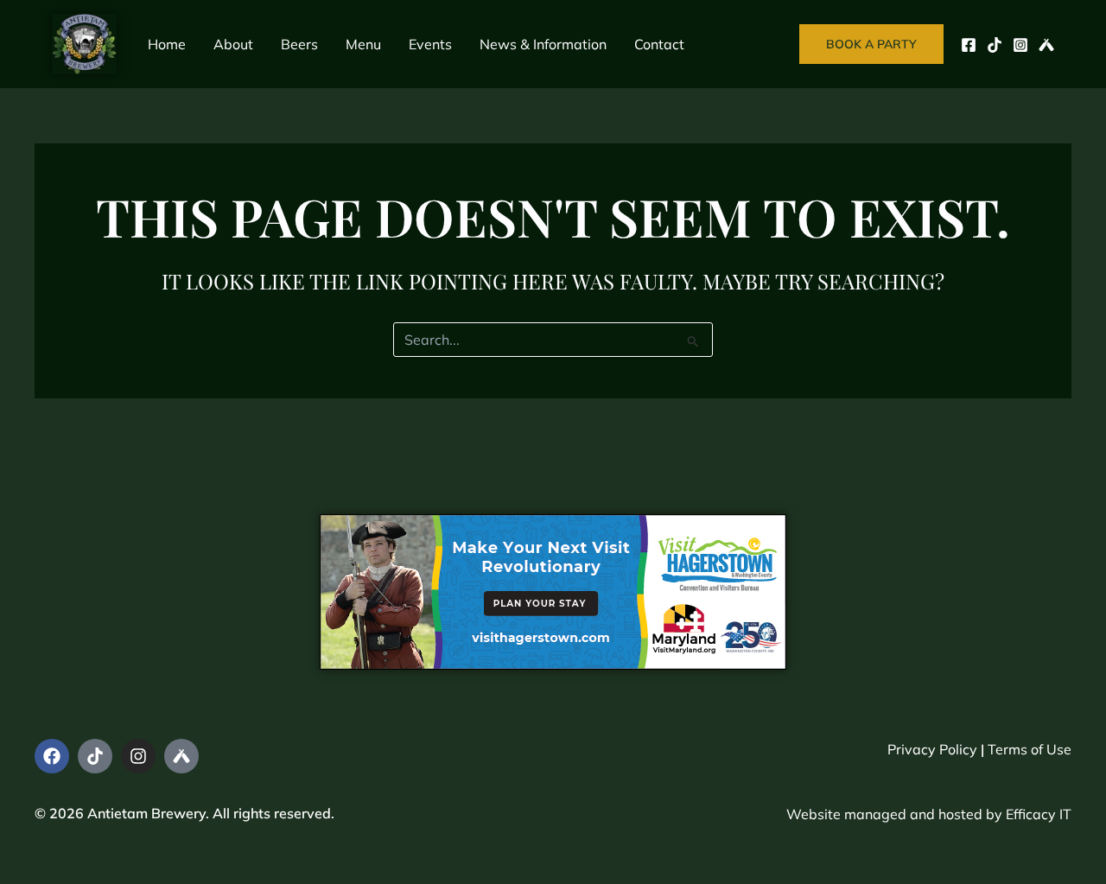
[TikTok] (994, 45)
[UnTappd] (1046, 45)
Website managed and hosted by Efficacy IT (928, 814)
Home (167, 44)
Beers (299, 44)
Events (430, 44)
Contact (659, 44)
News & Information (543, 44)
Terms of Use (1029, 749)
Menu (363, 44)
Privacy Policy (932, 749)
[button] (871, 44)
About (233, 44)
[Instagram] (1020, 45)
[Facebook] (968, 45)
